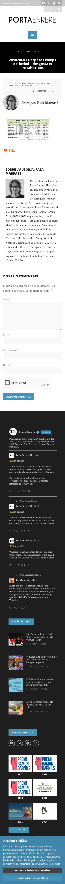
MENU (32, 35)
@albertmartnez (24, 478)
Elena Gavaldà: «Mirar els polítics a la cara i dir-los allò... (39, 705)
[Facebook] (12, 743)
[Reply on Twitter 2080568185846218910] (11, 608)
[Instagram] (36, 743)
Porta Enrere (22, 455)
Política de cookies (12, 860)
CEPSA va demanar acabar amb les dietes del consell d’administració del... (40, 682)
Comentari (8, 299)
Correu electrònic (10, 350)
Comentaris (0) (43, 91)
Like (11, 150)
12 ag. (36, 455)
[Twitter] (20, 743)
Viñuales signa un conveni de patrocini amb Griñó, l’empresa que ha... (41, 660)
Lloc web (6, 365)
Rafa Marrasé (47, 102)
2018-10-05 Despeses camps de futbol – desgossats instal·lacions (32, 63)
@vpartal (43, 480)
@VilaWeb (26, 483)
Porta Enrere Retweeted (30, 501)
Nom (6, 335)
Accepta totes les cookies (32, 870)
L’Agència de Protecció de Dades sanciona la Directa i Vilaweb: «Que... (40, 637)
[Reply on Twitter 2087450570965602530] (11, 491)
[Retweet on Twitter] (17, 501)
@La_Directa (30, 480)
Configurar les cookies (32, 878)
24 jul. (36, 506)
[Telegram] (28, 743)
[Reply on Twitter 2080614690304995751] (11, 531)
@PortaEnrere (48, 588)
